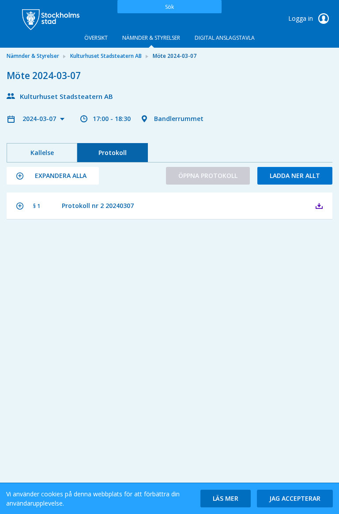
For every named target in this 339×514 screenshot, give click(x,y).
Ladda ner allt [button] (295, 175)
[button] (53, 176)
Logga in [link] (301, 18)
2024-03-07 (40, 118)
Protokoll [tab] (112, 152)
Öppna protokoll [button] (207, 175)
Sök (169, 7)
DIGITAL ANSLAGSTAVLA (225, 38)
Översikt (96, 38)
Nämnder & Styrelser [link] (33, 56)
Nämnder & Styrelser (151, 38)
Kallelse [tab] (42, 152)
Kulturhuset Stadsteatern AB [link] (106, 56)
